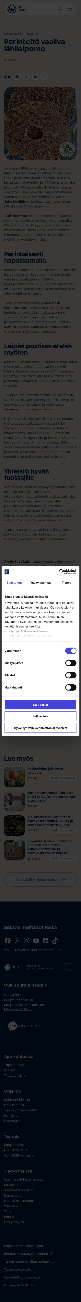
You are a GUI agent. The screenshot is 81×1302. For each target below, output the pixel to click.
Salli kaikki (40, 704)
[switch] (70, 663)
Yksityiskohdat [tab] (40, 582)
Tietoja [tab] (66, 582)
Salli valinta (40, 716)
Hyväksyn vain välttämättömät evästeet (40, 727)
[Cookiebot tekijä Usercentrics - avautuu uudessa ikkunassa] (59, 571)
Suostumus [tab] (14, 582)
